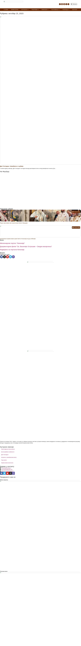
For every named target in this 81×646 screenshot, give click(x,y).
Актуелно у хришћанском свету (8, 457)
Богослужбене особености (7, 451)
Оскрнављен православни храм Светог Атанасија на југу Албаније (18, 238)
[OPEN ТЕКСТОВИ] (38, 9)
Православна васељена (7, 462)
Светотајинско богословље (8, 449)
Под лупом (4, 460)
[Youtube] (64, 4)
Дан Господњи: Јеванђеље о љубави (11, 166)
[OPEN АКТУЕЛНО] (28, 9)
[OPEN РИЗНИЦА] (68, 9)
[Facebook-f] (60, 4)
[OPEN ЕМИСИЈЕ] (47, 9)
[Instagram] (66, 4)
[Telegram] (62, 4)
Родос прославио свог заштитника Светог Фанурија (13, 223)
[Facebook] (1, 256)
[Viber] (68, 4)
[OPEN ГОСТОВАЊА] (59, 9)
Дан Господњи (4, 454)
